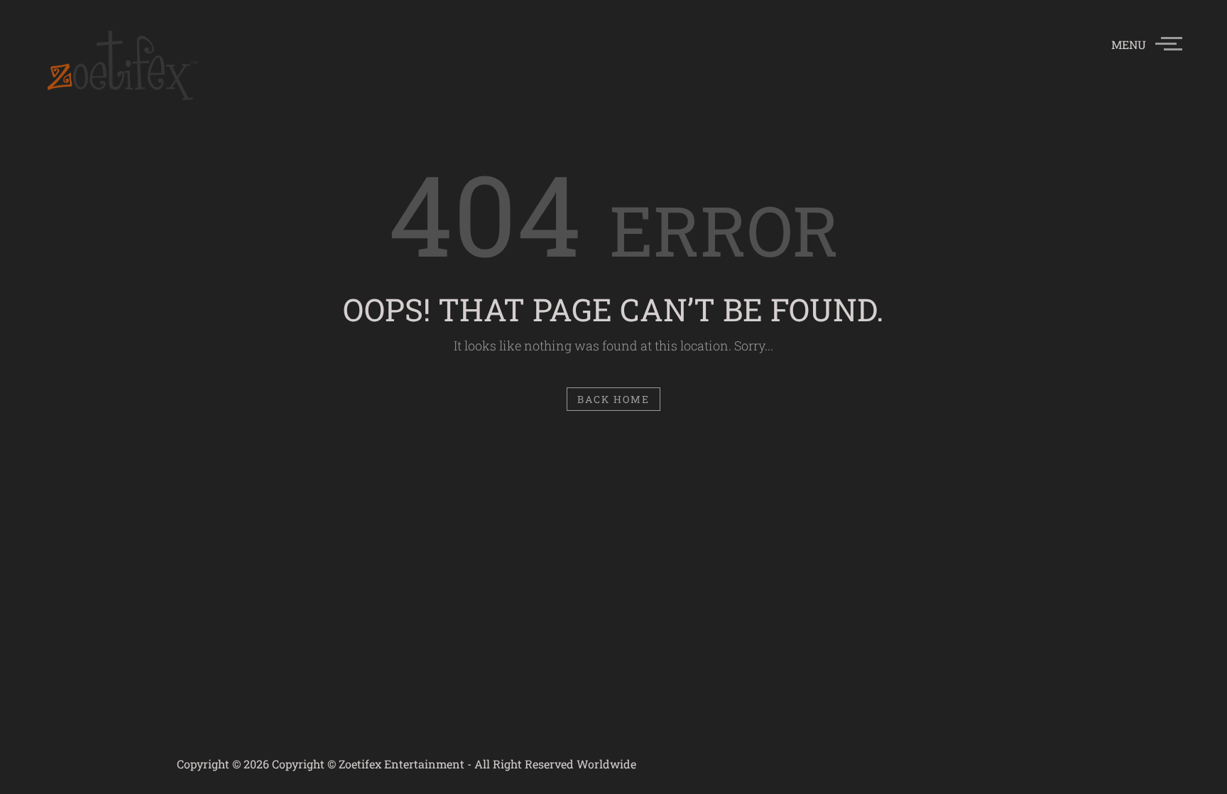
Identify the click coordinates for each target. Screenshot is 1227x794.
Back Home (613, 399)
